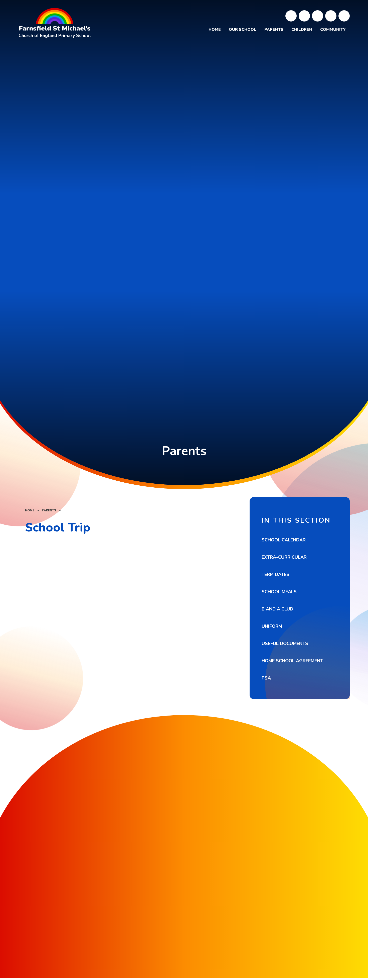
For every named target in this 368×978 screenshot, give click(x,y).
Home (29, 510)
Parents (49, 510)
